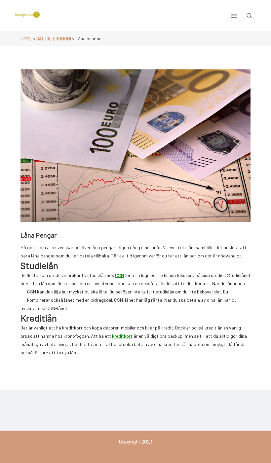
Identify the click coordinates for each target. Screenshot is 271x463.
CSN (119, 275)
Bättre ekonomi (53, 38)
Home (26, 38)
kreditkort (122, 336)
